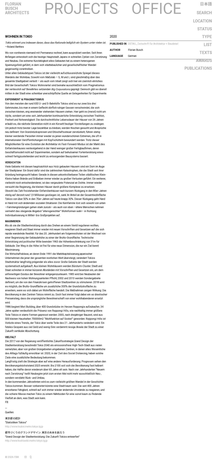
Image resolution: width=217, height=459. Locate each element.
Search (204, 13)
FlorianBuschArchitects (17, 8)
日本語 (206, 4)
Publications (198, 68)
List (208, 44)
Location (202, 21)
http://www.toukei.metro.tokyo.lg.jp (24, 426)
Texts (206, 52)
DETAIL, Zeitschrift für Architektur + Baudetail (153, 43)
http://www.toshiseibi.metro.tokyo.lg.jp (26, 440)
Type (207, 36)
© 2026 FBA (14, 457)
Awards (204, 60)
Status (204, 29)
